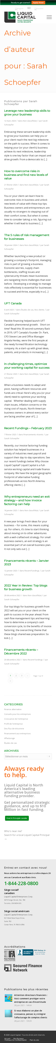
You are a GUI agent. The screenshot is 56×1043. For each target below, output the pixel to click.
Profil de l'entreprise (13, 723)
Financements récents (33, 434)
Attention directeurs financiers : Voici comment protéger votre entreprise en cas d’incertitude (30, 998)
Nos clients (39, 309)
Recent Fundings (31, 570)
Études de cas (27, 309)
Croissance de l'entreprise (16, 719)
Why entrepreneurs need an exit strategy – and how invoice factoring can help (27, 500)
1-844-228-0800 (21, 883)
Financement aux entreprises (17, 733)
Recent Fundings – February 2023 (28, 428)
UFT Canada (13, 303)
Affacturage (9, 738)
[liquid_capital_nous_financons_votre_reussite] (25, 17)
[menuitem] (48, 17)
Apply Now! (38, 2)
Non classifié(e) (30, 120)
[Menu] (48, 17)
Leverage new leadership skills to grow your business (27, 112)
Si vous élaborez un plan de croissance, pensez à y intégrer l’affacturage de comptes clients (30, 1014)
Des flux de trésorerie (14, 728)
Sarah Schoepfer (11, 313)
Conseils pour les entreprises (17, 714)
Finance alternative (13, 709)
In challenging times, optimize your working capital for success (27, 365)
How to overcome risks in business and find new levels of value (26, 174)
